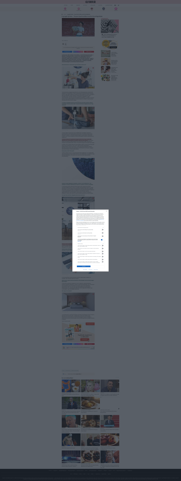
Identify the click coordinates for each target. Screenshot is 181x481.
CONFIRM (83, 266)
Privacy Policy (96, 269)
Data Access (90, 269)
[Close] (107, 211)
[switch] (102, 229)
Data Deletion (85, 269)
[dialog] (90, 241)
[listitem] (90, 227)
